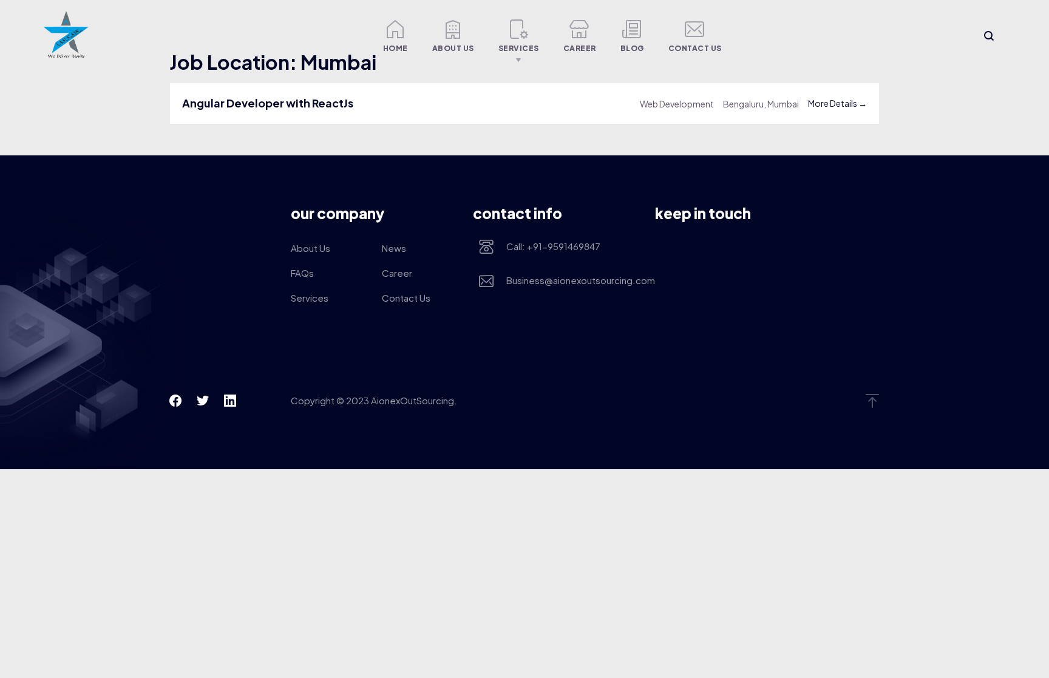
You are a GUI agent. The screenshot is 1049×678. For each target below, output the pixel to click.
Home (395, 48)
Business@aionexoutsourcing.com (571, 280)
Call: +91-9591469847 (553, 246)
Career (579, 48)
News (394, 248)
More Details (833, 103)
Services (518, 48)
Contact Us (695, 48)
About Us (453, 48)
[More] (350, 35)
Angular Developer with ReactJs (267, 103)
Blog (632, 48)
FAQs (302, 273)
